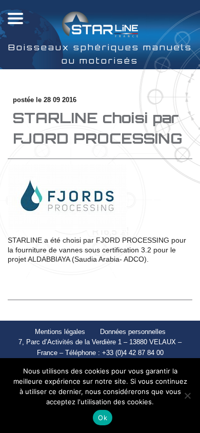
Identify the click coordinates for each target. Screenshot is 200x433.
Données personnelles (133, 332)
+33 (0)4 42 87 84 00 (133, 353)
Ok (102, 418)
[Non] (187, 395)
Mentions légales (60, 332)
